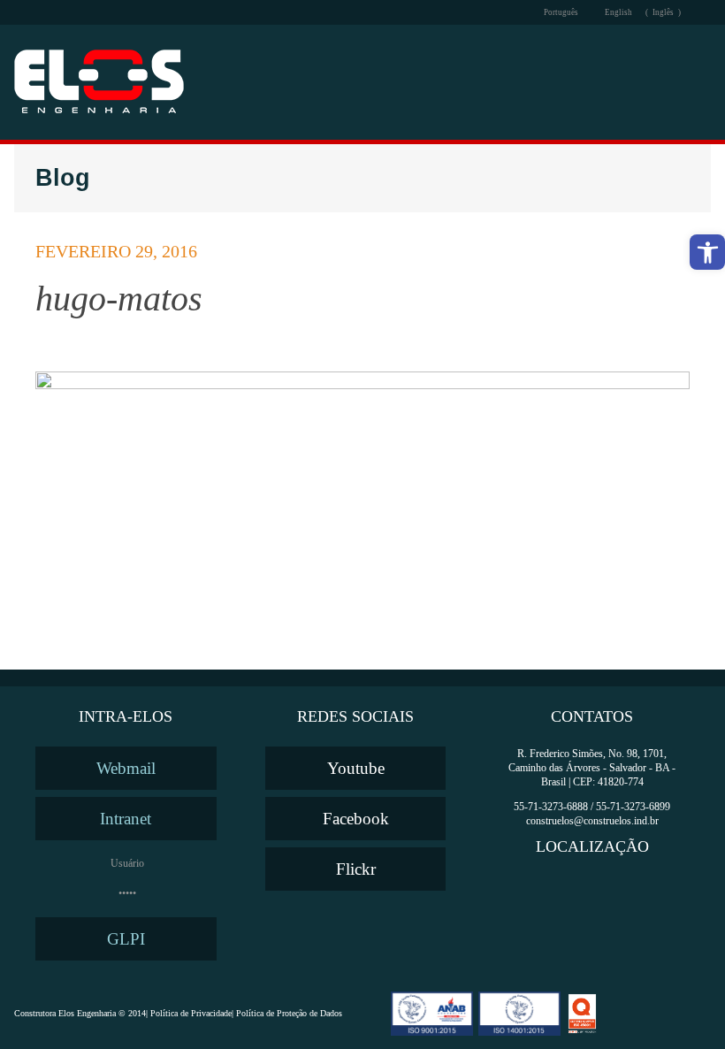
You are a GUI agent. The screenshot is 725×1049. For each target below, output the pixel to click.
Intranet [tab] (125, 818)
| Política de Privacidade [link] (189, 1013)
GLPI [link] (126, 939)
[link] (707, 252)
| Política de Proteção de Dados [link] (287, 1013)
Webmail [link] (126, 768)
